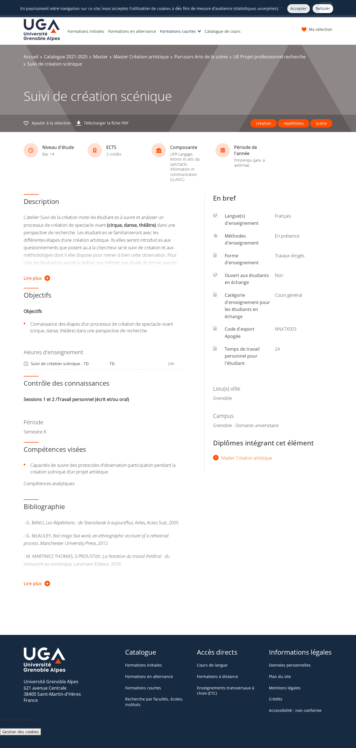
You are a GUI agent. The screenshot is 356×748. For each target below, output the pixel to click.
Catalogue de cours (223, 31)
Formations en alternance (132, 31)
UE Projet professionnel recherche (269, 57)
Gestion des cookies (20, 731)
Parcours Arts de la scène (201, 57)
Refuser (323, 8)
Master (100, 57)
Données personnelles (290, 665)
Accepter (298, 8)
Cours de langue (212, 665)
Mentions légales (285, 687)
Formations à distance (217, 676)
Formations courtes (178, 31)
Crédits (275, 699)
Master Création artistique (141, 57)
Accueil (31, 57)
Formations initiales (86, 31)
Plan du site (280, 676)
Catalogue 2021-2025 (66, 57)
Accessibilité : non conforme (295, 710)
